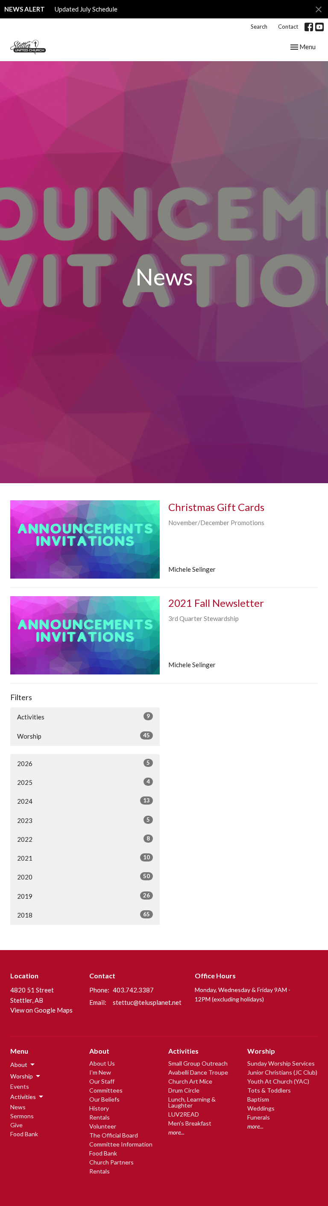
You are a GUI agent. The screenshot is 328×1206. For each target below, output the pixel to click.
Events (19, 1086)
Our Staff (101, 1081)
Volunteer (102, 1126)
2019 (83, 896)
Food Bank (24, 1134)
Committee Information (120, 1144)
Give (16, 1125)
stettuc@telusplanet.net (147, 1002)
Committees (106, 1090)
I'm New (100, 1072)
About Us (102, 1063)
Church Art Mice (190, 1081)
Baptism (258, 1099)
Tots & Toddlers (269, 1090)
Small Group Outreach (198, 1063)
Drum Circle (183, 1090)
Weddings (261, 1108)
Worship (83, 736)
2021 (83, 858)
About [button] (18, 1064)
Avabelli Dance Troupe (198, 1072)
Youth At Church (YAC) (278, 1081)
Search (259, 26)
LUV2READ (183, 1114)
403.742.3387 (133, 990)
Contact (288, 26)
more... (176, 1132)
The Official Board (113, 1135)
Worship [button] (21, 1076)
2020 (83, 877)
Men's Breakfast (189, 1123)
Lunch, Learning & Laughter (192, 1102)
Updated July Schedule (86, 9)
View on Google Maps (41, 1010)
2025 (83, 782)
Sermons (22, 1116)
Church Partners (111, 1162)
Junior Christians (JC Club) (282, 1072)
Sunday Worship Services (281, 1063)
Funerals (258, 1117)
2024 (83, 801)
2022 (83, 839)
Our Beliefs (104, 1099)
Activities (83, 717)
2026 (83, 763)
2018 (83, 915)
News (18, 1107)
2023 (83, 820)
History (99, 1108)
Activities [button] (23, 1096)
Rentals (99, 1117)
